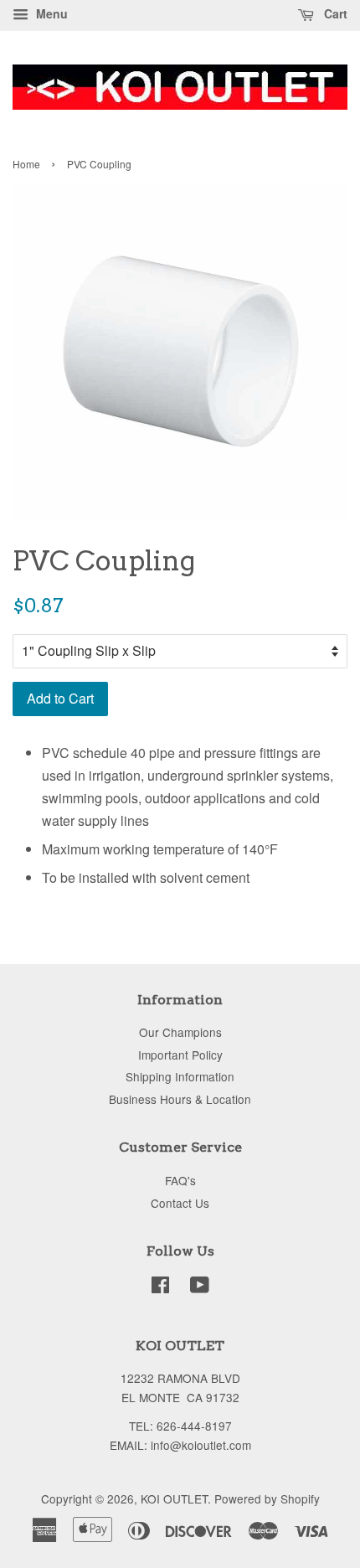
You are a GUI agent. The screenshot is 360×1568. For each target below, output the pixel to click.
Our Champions (180, 1032)
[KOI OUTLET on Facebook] (160, 1287)
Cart (334, 13)
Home (26, 164)
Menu (50, 13)
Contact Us (180, 1202)
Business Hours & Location (180, 1099)
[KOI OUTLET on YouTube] (199, 1287)
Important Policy (180, 1054)
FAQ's (180, 1180)
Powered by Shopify (267, 1498)
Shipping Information (180, 1076)
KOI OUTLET (174, 1498)
